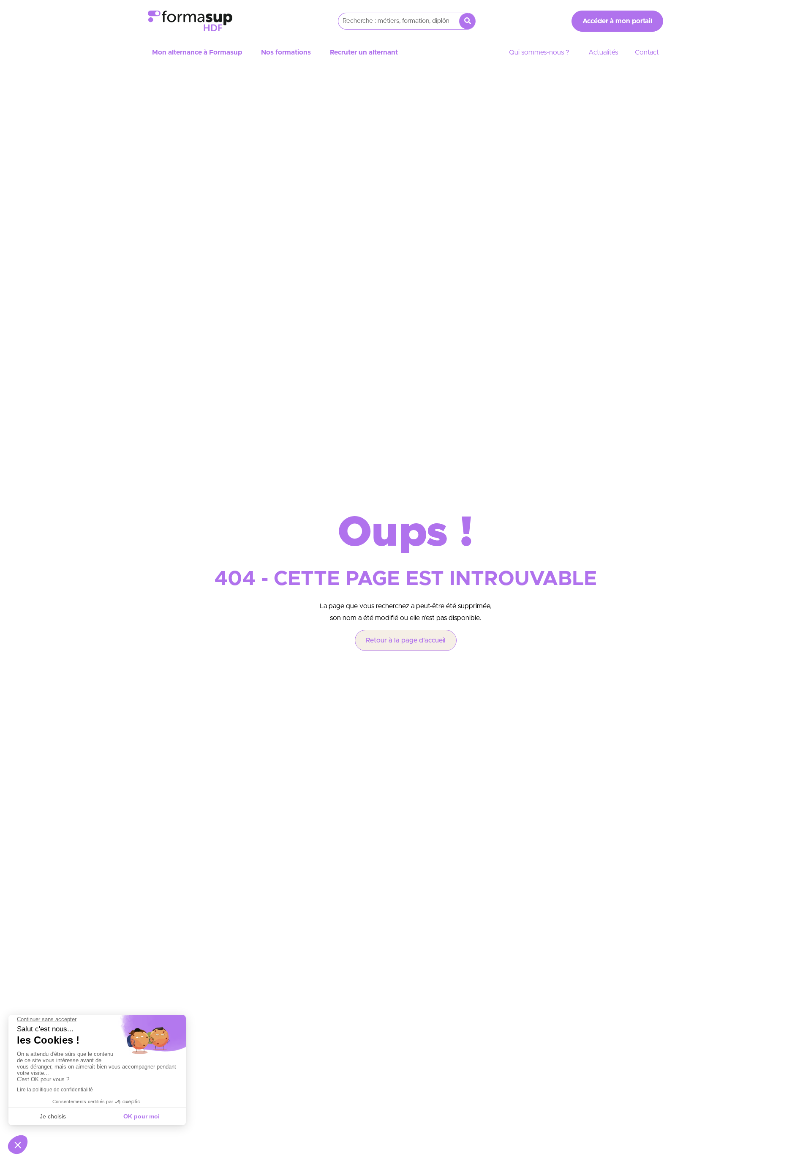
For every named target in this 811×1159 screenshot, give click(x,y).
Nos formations (286, 52)
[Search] (467, 21)
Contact (647, 52)
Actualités (603, 52)
